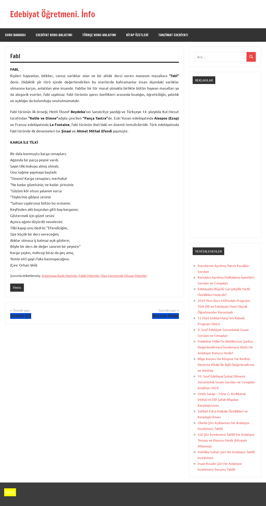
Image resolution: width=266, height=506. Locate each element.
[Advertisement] (225, 164)
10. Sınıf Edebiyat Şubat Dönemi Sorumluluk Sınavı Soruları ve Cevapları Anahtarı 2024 (226, 382)
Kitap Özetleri (137, 35)
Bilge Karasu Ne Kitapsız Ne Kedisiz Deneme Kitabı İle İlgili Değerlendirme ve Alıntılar (226, 364)
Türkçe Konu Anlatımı (99, 35)
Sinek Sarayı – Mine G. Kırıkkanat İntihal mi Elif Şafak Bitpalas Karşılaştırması (222, 399)
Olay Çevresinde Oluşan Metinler (124, 276)
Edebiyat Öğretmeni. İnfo (52, 14)
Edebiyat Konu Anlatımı (54, 35)
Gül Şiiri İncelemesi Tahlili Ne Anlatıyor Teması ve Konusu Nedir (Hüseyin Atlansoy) (226, 440)
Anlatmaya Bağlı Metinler (59, 276)
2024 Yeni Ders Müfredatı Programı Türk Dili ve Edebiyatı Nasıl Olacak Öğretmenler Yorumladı (224, 306)
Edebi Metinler (89, 276)
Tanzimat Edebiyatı (173, 35)
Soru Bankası (15, 35)
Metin (17, 287)
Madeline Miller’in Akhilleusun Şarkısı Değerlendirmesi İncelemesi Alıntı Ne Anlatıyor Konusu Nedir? (225, 347)
